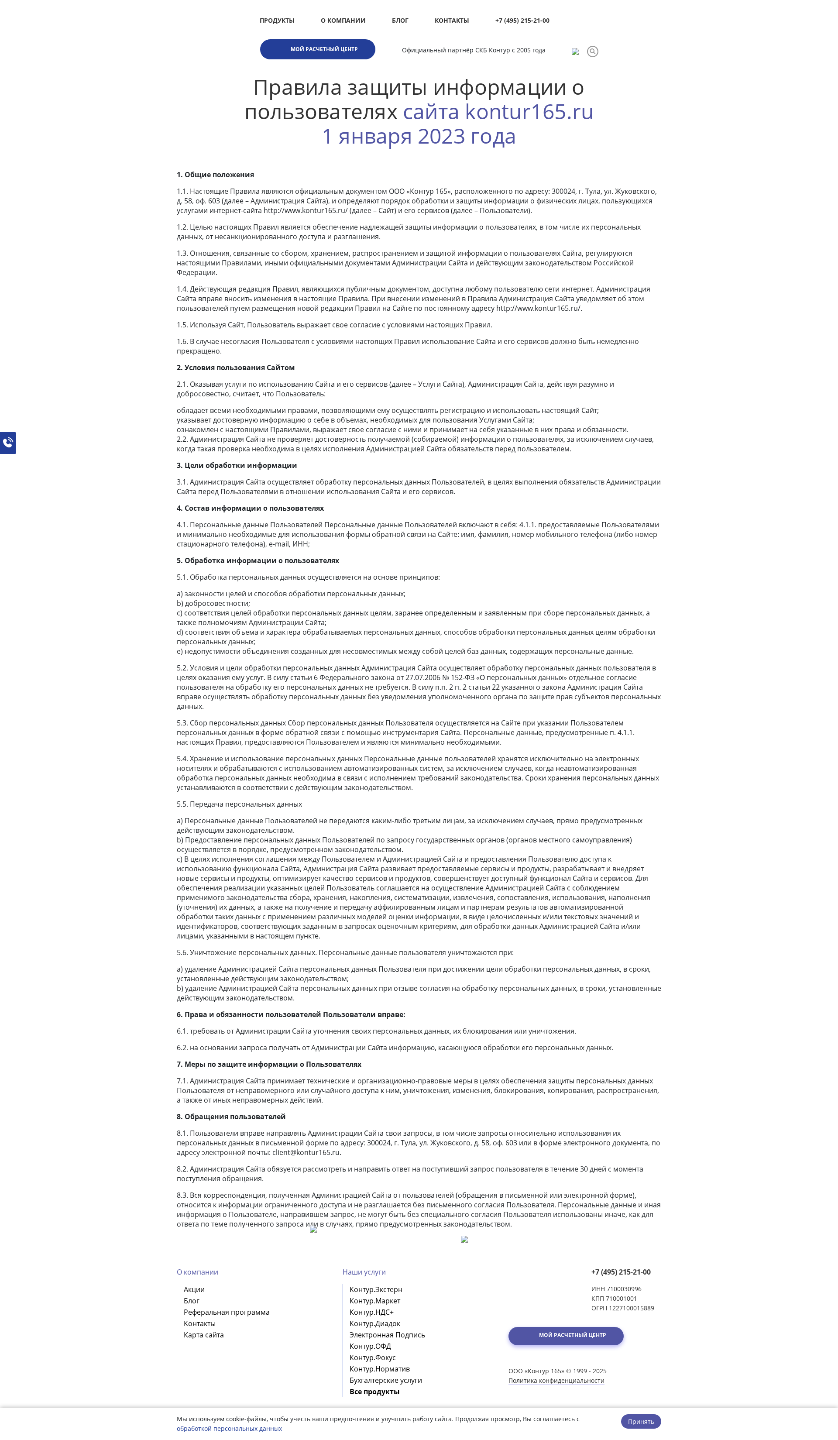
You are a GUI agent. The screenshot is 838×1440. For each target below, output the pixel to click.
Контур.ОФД (370, 1346)
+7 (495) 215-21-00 (522, 20)
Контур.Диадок (375, 1323)
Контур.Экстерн (376, 1289)
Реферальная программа (227, 1312)
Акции (194, 1289)
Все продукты (375, 1391)
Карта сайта (204, 1335)
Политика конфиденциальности (556, 1380)
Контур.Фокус (373, 1357)
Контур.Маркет (375, 1301)
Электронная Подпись (387, 1335)
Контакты (452, 20)
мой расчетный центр (324, 49)
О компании (343, 20)
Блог (400, 20)
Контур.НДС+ (372, 1312)
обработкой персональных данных (229, 1428)
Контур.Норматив (380, 1369)
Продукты (277, 20)
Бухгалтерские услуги (386, 1380)
